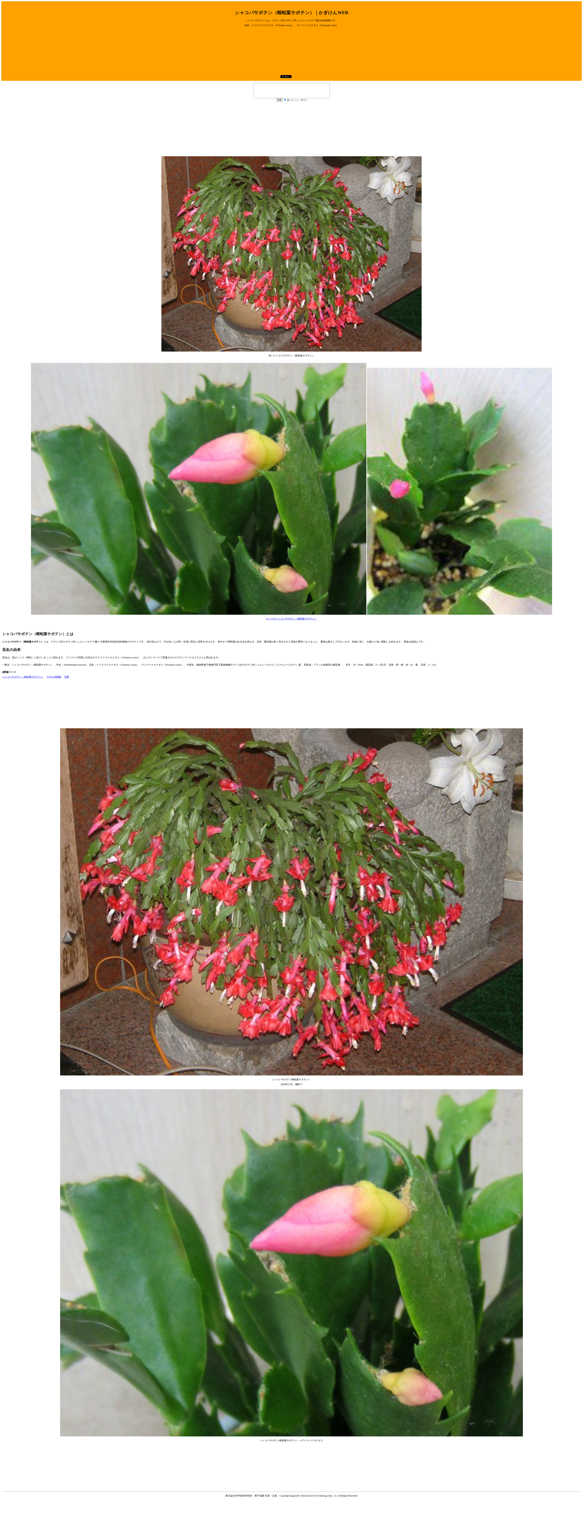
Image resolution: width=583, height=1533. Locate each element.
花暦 (66, 677)
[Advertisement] (291, 50)
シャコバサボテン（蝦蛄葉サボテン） (23, 677)
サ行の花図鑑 (54, 677)
